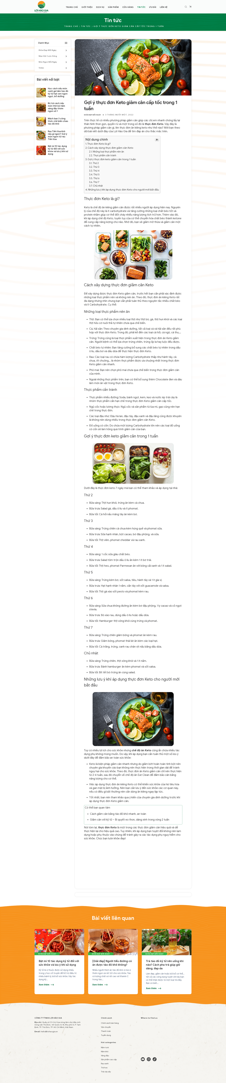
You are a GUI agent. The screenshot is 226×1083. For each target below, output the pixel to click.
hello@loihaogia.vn (49, 1031)
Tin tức (86, 26)
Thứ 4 (96, 170)
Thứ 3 (96, 167)
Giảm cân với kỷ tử (101, 819)
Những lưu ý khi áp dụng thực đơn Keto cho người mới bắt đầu (123, 189)
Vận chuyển (106, 1027)
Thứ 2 (96, 163)
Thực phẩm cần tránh (104, 155)
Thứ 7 (96, 182)
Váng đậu (105, 1056)
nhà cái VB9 (64, 1061)
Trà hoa (104, 1068)
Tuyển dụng (106, 1035)
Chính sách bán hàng (110, 1023)
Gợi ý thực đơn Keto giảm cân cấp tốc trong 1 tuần (129, 26)
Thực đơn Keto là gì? (99, 143)
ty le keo (38, 1061)
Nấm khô (104, 1051)
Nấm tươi (105, 1047)
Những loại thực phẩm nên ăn (108, 151)
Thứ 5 (96, 174)
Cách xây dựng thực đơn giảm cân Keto (110, 147)
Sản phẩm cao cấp (109, 1059)
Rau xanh (105, 1063)
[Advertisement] (133, 861)
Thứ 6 (96, 178)
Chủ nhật (98, 185)
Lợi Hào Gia (120, 131)
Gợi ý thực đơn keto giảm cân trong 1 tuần (112, 159)
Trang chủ (71, 26)
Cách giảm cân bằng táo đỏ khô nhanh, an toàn (118, 814)
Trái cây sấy (106, 1072)
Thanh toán (106, 1031)
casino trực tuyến (50, 1061)
